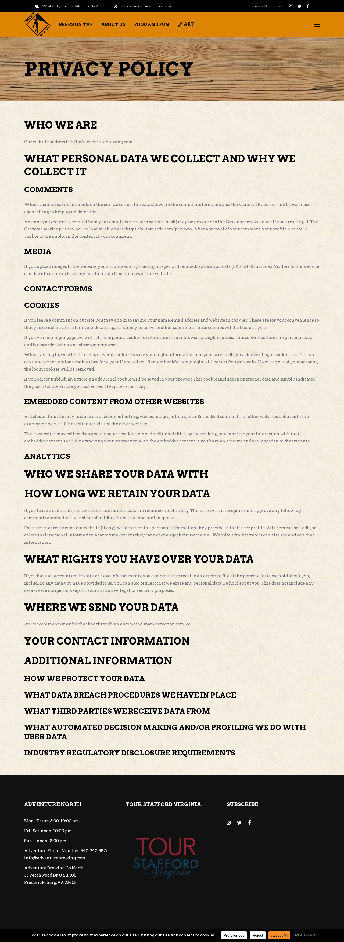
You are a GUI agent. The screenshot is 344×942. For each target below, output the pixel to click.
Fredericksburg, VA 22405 (50, 882)
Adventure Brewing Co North (54, 868)
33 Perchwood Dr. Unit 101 (50, 875)
